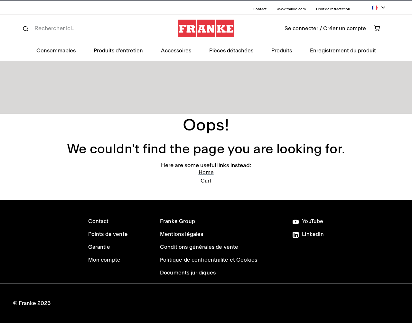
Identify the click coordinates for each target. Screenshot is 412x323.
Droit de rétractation (333, 9)
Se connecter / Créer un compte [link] (325, 28)
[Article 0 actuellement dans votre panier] (380, 28)
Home (206, 172)
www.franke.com (291, 9)
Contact (260, 9)
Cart (206, 181)
